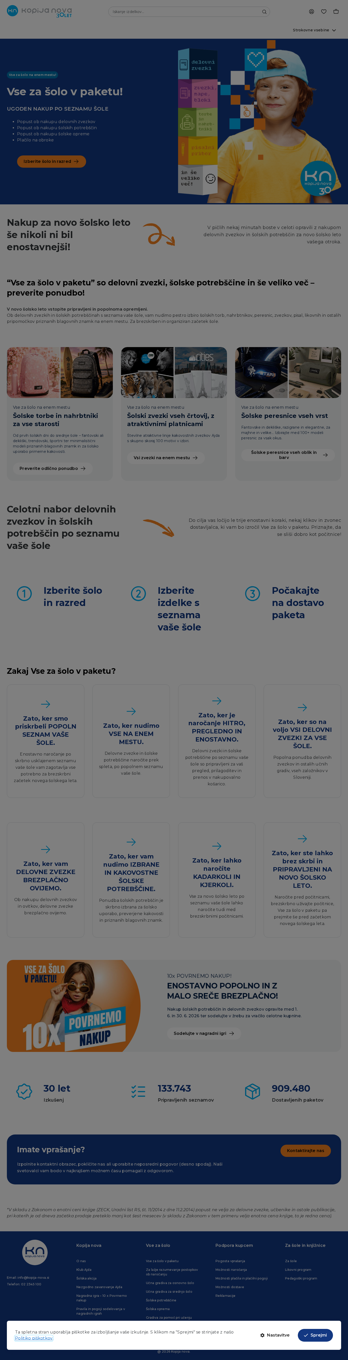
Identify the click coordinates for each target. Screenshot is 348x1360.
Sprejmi (319, 1335)
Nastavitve (278, 1335)
